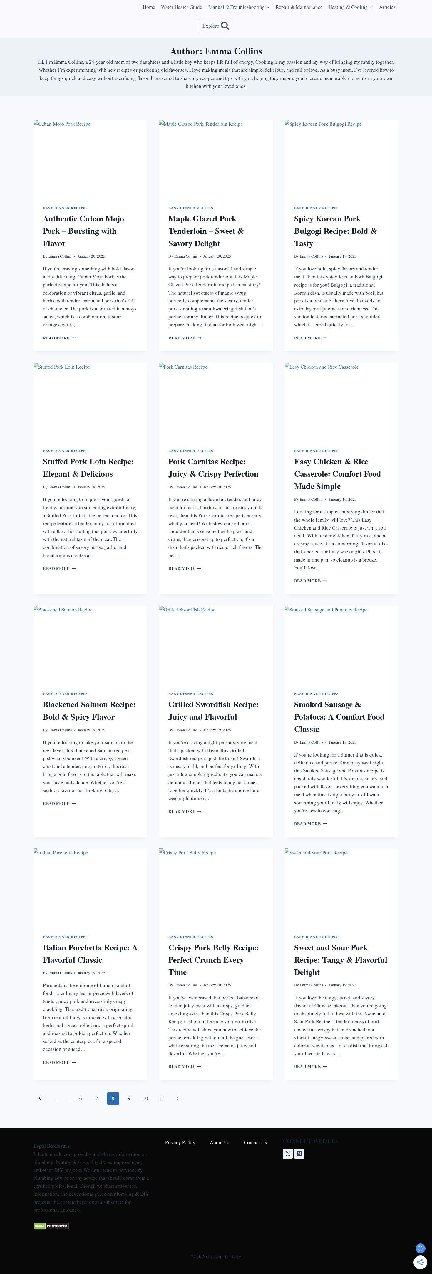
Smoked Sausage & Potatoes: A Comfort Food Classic (339, 716)
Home (149, 7)
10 (145, 1098)
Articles (387, 7)
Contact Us (255, 1142)
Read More (59, 338)
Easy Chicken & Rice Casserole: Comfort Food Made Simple (337, 473)
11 (161, 1098)
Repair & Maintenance (299, 7)
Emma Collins (60, 256)
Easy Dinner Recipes (65, 207)
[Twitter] (288, 1154)
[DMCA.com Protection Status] (91, 1226)
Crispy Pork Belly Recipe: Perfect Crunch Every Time (213, 959)
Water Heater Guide (181, 7)
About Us (220, 1142)
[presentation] (90, 158)
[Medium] (299, 1154)
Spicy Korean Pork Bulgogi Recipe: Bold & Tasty (335, 230)
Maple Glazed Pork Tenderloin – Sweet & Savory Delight (206, 230)
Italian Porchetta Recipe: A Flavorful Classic (90, 953)
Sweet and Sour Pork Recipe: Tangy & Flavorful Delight (340, 959)
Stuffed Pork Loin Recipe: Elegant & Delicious (88, 467)
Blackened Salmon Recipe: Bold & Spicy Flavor (89, 710)
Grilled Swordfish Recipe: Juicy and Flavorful (213, 710)
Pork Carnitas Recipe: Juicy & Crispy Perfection (213, 467)
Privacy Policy (180, 1142)
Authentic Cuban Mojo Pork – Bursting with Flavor (83, 230)
